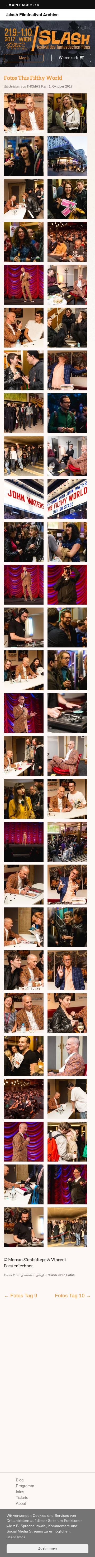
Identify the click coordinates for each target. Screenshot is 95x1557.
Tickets (22, 1497)
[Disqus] (47, 1377)
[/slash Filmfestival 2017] (47, 38)
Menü (23, 58)
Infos (20, 1491)
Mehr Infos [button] (16, 1537)
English (83, 28)
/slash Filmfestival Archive (32, 15)
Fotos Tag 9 (20, 1295)
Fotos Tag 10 (73, 1295)
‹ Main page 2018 (22, 5)
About (21, 1503)
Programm (25, 1486)
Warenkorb (69, 58)
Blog (19, 1480)
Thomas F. (35, 86)
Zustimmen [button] (47, 1548)
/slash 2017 (56, 1275)
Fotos (70, 1275)
